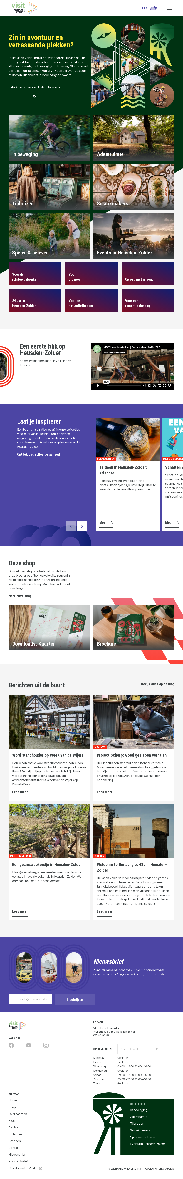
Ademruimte (138, 1117)
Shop (12, 1107)
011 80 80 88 (101, 1035)
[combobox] (139, 1049)
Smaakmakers (140, 1130)
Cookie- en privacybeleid (159, 1168)
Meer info (106, 523)
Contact (14, 1148)
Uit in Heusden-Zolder (23, 1168)
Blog (12, 1120)
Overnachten (18, 1114)
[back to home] (24, 8)
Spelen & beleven (142, 1137)
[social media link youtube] (28, 1045)
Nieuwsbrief (17, 1154)
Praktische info (19, 1161)
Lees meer (20, 792)
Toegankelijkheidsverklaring (124, 1168)
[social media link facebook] (11, 1045)
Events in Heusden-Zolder (147, 1144)
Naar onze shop (20, 596)
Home (13, 1100)
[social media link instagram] (46, 1045)
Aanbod (14, 1127)
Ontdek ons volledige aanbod (38, 454)
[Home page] (49, 1025)
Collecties (15, 1134)
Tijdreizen (137, 1123)
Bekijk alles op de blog (157, 684)
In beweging (138, 1110)
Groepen (15, 1141)
